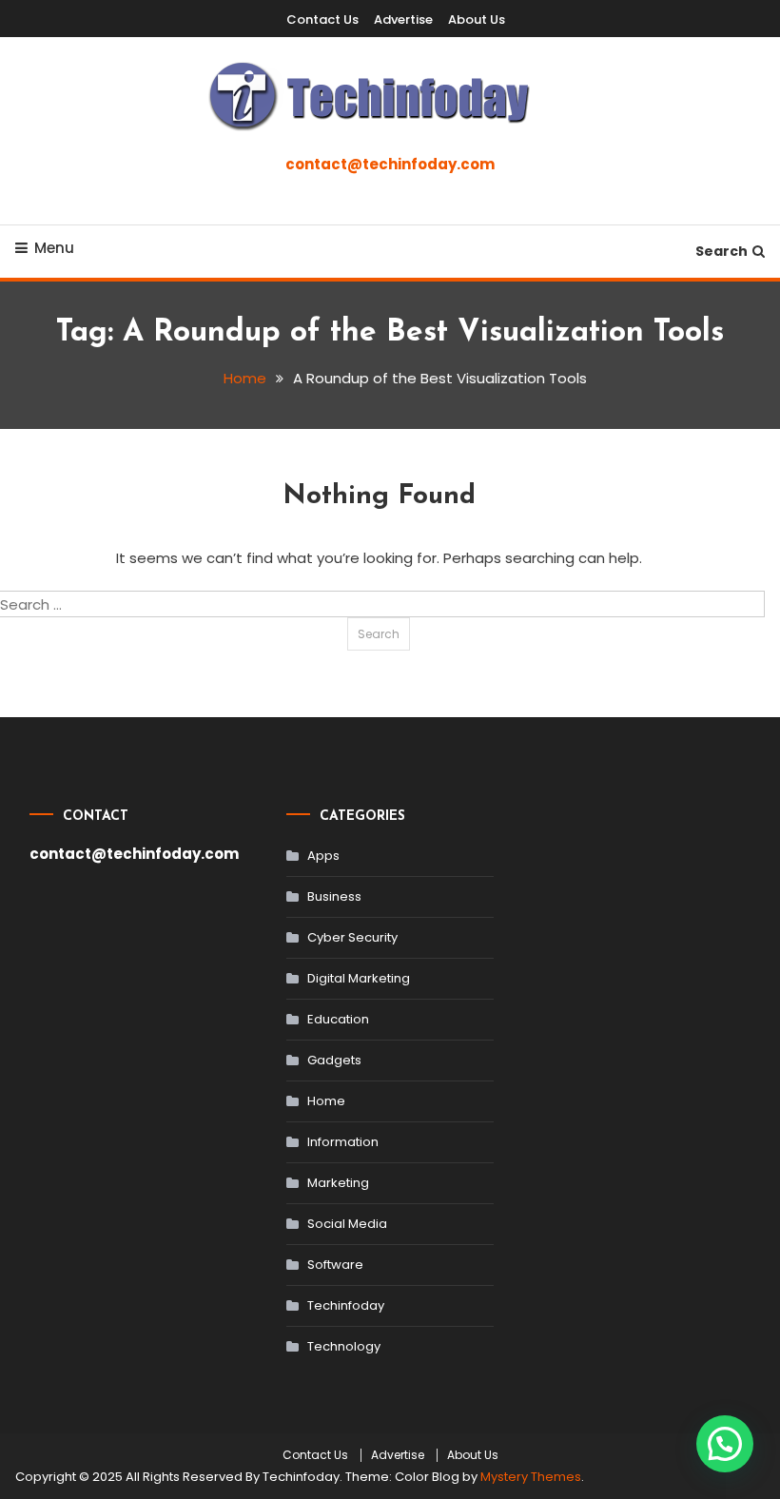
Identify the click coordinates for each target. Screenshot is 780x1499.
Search (721, 251)
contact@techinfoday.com (390, 164)
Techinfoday (345, 1305)
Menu (54, 248)
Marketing (338, 1183)
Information (343, 1142)
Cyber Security (352, 937)
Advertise (403, 19)
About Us (476, 19)
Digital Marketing (358, 978)
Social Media (347, 1224)
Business (334, 896)
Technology (343, 1346)
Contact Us (322, 19)
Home (326, 1101)
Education (338, 1019)
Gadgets (334, 1060)
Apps (323, 856)
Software (335, 1265)
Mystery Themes (530, 1477)
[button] (724, 1443)
